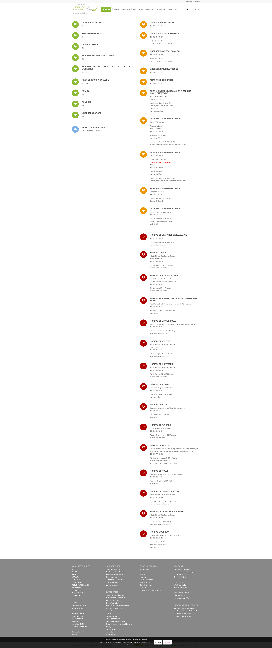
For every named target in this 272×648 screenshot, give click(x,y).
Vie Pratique (110, 632)
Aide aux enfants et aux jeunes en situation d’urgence (106, 67)
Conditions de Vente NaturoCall (150, 590)
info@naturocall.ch (180, 585)
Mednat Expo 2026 (78, 608)
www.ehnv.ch (154, 547)
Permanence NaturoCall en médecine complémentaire (170, 92)
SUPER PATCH (77, 593)
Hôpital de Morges (160, 384)
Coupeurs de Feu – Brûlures (91, 130)
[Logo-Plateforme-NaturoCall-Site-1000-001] (85, 9)
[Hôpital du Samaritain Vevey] (143, 493)
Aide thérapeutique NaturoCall (116, 572)
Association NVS (77, 618)
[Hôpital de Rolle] (143, 472)
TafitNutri (143, 587)
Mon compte (144, 569)
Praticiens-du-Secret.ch (114, 579)
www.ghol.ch (154, 417)
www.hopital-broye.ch (157, 437)
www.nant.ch (154, 313)
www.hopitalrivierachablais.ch (160, 268)
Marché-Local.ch (112, 585)
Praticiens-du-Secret (93, 127)
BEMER (74, 572)
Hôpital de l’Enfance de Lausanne (168, 234)
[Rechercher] (176, 9)
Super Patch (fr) (145, 582)
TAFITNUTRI (76, 595)
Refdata (74, 634)
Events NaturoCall (112, 603)
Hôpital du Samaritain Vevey (165, 491)
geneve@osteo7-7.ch (157, 171)
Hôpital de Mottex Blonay (164, 275)
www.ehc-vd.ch (155, 397)
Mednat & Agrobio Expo (114, 608)
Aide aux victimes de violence (98, 55)
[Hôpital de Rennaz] (143, 447)
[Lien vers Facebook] (195, 9)
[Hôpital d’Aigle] (143, 254)
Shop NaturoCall (111, 577)
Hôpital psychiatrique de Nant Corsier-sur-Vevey (174, 299)
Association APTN (78, 613)
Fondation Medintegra (79, 626)
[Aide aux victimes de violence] (75, 57)
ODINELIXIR (76, 582)
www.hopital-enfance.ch (158, 245)
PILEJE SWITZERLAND (80, 585)
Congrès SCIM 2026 (79, 605)
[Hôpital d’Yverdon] (143, 533)
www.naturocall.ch (156, 111)
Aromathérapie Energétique (115, 597)
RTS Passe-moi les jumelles (116, 621)
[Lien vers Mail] (198, 9)
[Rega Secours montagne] (75, 81)
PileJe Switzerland (146, 579)
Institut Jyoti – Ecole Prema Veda (117, 605)
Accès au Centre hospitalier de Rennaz (163, 463)
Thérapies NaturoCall (113, 629)
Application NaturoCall (113, 569)
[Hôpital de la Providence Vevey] (143, 513)
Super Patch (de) (146, 585)
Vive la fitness (111, 634)
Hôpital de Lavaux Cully (163, 320)
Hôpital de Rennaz (160, 445)
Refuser (167, 642)
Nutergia (143, 577)
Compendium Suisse (79, 632)
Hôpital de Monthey (160, 341)
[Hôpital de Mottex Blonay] (143, 277)
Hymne (142, 572)
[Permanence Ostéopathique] (143, 120)
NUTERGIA (76, 579)
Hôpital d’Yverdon (160, 531)
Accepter (158, 642)
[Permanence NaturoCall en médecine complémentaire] (143, 93)
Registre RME (77, 621)
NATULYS (75, 577)
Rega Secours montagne (95, 79)
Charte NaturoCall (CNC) (182, 616)
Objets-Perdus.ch (112, 582)
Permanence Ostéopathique (165, 118)
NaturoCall (109, 611)
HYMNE (75, 574)
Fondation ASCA (77, 616)
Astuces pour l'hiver (113, 600)
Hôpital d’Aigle (158, 252)
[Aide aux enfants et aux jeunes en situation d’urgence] (75, 68)
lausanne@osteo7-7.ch (158, 135)
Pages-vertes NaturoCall (114, 574)
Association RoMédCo (79, 624)
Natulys (142, 574)
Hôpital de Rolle (159, 470)
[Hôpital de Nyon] (143, 406)
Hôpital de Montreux (161, 364)
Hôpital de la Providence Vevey (167, 511)
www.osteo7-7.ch (156, 138)
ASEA (74, 569)
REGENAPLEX (77, 590)
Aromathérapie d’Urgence (115, 595)
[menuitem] (106, 9)
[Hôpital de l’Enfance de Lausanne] (143, 236)
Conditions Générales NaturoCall (185, 611)
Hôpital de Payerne (160, 425)
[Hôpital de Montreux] (143, 366)
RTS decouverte (111, 616)
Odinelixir (109, 613)
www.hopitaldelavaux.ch (158, 333)
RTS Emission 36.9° (113, 618)
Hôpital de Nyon (158, 404)
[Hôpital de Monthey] (143, 343)
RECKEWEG (76, 587)
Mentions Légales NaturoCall (184, 608)
